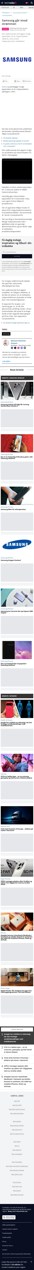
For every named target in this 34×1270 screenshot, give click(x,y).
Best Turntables (17, 1162)
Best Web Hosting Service (17, 1109)
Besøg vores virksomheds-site (17, 1211)
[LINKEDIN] (22, 348)
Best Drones (17, 1190)
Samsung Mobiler (7, 15)
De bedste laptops (10, 138)
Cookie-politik (6, 1237)
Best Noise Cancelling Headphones (17, 1166)
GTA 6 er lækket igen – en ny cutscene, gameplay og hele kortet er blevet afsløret (18, 1049)
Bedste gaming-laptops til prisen (16, 141)
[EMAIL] (25, 348)
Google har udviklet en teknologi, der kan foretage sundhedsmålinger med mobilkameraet (17, 1037)
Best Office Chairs (17, 1174)
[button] (2, 3)
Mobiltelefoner (6, 13)
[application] (17, 169)
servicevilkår (27, 261)
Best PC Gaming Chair (17, 1134)
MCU (21, 7)
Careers (4, 1250)
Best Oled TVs (17, 1150)
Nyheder (5, 29)
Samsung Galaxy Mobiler (20, 13)
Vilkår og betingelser (8, 1225)
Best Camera (17, 1182)
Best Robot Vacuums (17, 1195)
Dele (6, 81)
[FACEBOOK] (12, 348)
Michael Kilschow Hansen (19, 28)
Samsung (5, 87)
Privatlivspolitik (7, 1233)
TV (14, 7)
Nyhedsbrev (28, 81)
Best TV (17, 1146)
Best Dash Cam (17, 1186)
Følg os (18, 81)
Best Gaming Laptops (17, 1125)
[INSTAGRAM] (18, 348)
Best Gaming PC (17, 1129)
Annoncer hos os (7, 1245)
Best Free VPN (17, 1105)
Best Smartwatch (17, 1154)
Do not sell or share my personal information (16, 1254)
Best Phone (17, 1142)
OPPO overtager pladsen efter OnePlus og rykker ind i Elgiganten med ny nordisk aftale (18, 1068)
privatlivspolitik (25, 263)
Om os (4, 1241)
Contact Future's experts (10, 1229)
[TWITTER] (15, 348)
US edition (16, 1264)
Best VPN (17, 1101)
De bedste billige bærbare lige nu (16, 323)
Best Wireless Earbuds (17, 1170)
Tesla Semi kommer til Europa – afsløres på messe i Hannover (17, 1059)
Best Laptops (17, 1121)
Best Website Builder (17, 1113)
